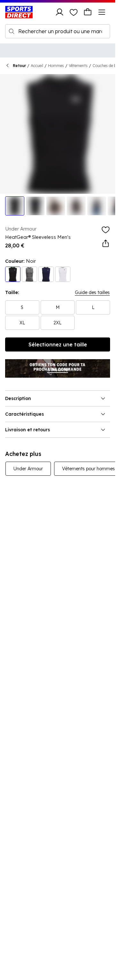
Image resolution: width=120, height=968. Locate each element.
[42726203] (12, 274)
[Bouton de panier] (88, 12)
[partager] (106, 244)
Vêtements (78, 65)
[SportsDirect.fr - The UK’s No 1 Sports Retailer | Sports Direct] (19, 12)
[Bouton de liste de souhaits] (74, 12)
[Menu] (102, 12)
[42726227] (62, 274)
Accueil (37, 65)
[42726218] (46, 274)
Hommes (56, 65)
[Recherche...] (11, 31)
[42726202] (29, 274)
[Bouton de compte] (59, 12)
